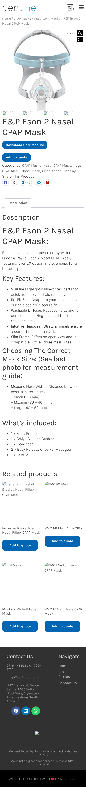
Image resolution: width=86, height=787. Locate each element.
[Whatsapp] (35, 710)
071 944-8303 (16, 665)
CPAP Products (65, 674)
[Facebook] (15, 710)
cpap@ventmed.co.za (22, 677)
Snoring (69, 171)
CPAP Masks (22, 19)
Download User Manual (25, 145)
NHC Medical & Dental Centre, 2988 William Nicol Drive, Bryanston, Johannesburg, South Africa (23, 693)
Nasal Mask (31, 171)
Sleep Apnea (51, 171)
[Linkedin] (25, 710)
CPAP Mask (11, 171)
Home (6, 19)
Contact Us (67, 683)
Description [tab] (17, 203)
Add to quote (16, 157)
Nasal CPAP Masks (47, 19)
